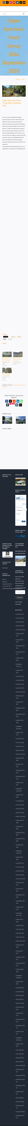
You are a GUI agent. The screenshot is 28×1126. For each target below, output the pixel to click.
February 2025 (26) (20, 697)
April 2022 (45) (20, 875)
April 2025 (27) (20, 688)
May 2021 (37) (20, 933)
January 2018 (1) (20, 1111)
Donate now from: (19, 507)
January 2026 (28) (19, 641)
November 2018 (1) (20, 1087)
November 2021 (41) (20, 902)
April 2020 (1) (19, 999)
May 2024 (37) (20, 746)
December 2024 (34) (20, 709)
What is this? (24, 503)
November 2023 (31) (20, 777)
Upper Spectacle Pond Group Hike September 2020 (6, 359)
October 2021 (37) (19, 908)
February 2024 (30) (20, 759)
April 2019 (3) (19, 1061)
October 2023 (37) (19, 784)
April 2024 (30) (20, 750)
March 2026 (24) (20, 629)
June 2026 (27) (20, 618)
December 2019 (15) (20, 1020)
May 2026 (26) (20, 622)
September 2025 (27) (19, 665)
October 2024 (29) (19, 721)
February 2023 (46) (20, 821)
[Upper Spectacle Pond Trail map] (7, 370)
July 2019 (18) (20, 1050)
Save (13, 404)
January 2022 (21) (19, 890)
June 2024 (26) (20, 742)
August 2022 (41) (19, 858)
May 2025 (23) (20, 684)
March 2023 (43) (20, 816)
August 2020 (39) (19, 983)
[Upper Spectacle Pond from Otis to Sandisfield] (18, 354)
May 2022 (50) (20, 871)
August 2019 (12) (19, 1045)
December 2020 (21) (20, 958)
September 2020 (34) (19, 977)
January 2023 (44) (19, 827)
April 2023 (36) (20, 812)
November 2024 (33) (20, 715)
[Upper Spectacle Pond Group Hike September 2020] (7, 354)
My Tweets (5, 568)
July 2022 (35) (20, 863)
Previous (18, 79)
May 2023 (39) (20, 808)
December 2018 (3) (20, 1080)
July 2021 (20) (20, 925)
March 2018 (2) (20, 1101)
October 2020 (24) (19, 970)
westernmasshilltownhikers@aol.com (12, 588)
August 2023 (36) (19, 796)
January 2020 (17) (19, 1014)
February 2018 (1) (20, 1107)
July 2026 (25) (20, 614)
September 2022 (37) (19, 852)
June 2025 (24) (20, 680)
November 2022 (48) (20, 840)
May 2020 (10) (20, 995)
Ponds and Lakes (21, 385)
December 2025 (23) (20, 647)
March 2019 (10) (20, 1065)
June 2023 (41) (20, 805)
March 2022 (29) (20, 878)
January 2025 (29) (19, 703)
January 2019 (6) (20, 1075)
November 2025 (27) (20, 653)
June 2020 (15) (20, 991)
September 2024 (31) (19, 727)
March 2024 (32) (20, 754)
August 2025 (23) (19, 671)
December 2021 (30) (20, 896)
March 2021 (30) (20, 941)
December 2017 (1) (20, 1117)
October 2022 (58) (19, 846)
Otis (17, 385)
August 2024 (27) (19, 734)
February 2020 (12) (20, 1008)
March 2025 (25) (20, 692)
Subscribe (19, 597)
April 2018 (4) (19, 1097)
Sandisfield (4, 386)
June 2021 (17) (20, 929)
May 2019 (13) (20, 1058)
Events (14, 385)
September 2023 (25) (19, 790)
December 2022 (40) (20, 834)
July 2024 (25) (20, 738)
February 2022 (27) (20, 884)
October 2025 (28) (19, 659)
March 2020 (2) (20, 1003)
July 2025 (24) (20, 676)
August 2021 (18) (19, 920)
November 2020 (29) (20, 964)
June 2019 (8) (19, 1054)
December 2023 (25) (20, 771)
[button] (3, 420)
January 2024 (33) (19, 765)
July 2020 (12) (20, 987)
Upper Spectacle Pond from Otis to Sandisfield (17, 359)
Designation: (18, 513)
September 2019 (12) (19, 1039)
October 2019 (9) (19, 1033)
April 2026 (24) (20, 625)
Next (23, 79)
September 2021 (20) (19, 914)
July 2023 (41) (20, 801)
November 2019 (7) (20, 1027)
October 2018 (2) (19, 1093)
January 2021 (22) (19, 952)
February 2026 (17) (20, 635)
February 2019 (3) (20, 1070)
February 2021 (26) (20, 946)
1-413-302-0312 (6, 586)
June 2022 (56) (20, 867)
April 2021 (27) (20, 937)
